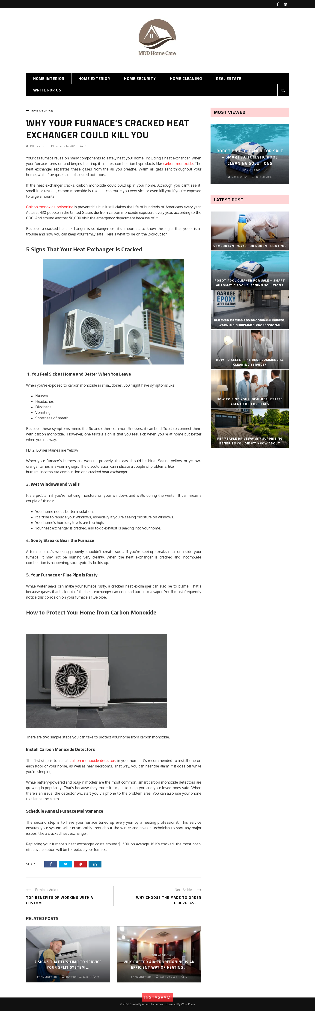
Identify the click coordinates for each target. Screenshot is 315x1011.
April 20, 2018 (169, 976)
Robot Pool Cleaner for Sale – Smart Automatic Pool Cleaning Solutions (250, 157)
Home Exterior (94, 79)
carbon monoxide (178, 163)
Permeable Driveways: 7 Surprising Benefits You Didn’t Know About (249, 441)
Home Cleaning (186, 79)
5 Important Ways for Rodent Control (249, 245)
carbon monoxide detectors (93, 760)
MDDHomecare (38, 146)
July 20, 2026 (264, 177)
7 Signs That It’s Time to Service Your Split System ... (68, 964)
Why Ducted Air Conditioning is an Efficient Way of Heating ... (159, 964)
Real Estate (228, 79)
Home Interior (48, 79)
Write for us (47, 90)
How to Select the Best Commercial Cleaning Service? (250, 362)
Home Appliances (42, 110)
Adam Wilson (239, 177)
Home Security (140, 79)
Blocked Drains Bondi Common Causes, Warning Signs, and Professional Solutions (250, 325)
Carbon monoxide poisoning (49, 207)
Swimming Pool (252, 170)
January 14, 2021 (66, 146)
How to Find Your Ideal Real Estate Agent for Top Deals (250, 401)
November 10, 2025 (77, 976)
